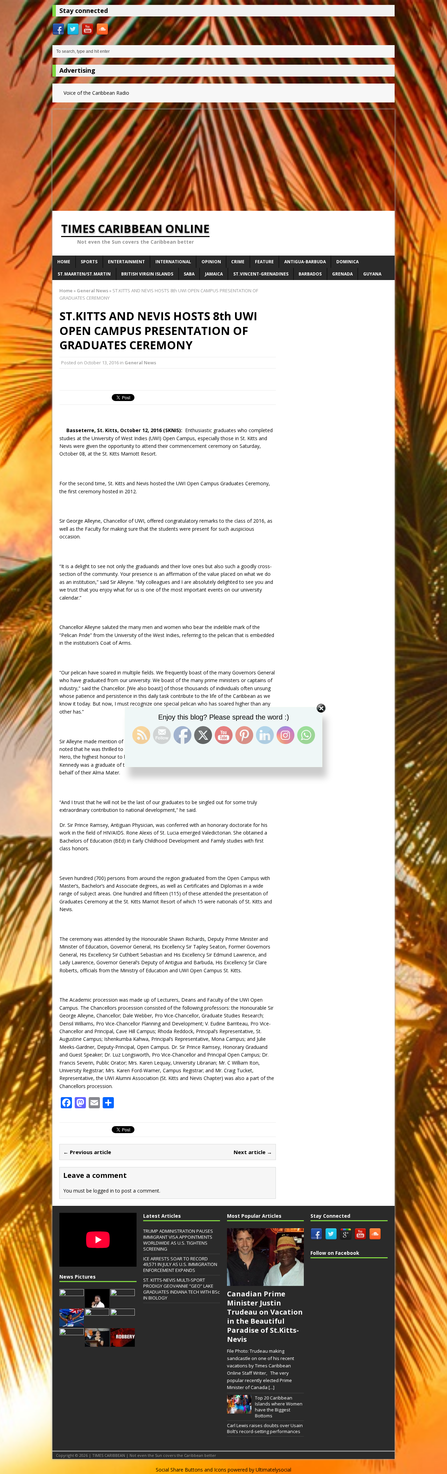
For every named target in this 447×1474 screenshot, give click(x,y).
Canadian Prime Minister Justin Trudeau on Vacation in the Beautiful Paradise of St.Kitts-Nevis (265, 1316)
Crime (237, 262)
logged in (103, 1190)
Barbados (310, 274)
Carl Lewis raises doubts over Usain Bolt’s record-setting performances (265, 1428)
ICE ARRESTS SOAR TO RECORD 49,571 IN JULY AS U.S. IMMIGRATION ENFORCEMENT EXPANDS (180, 1264)
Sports (89, 262)
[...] (271, 1387)
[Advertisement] (223, 158)
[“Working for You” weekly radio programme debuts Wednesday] (71, 1304)
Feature (264, 262)
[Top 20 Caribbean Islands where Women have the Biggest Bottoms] (239, 1410)
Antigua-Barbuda (305, 262)
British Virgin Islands (147, 274)
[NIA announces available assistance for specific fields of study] (71, 1343)
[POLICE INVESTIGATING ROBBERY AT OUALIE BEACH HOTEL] (122, 1343)
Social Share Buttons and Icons (191, 1469)
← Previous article (87, 1152)
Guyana (372, 274)
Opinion (211, 262)
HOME (63, 262)
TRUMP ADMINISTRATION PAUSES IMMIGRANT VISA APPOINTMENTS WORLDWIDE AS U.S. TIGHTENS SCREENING (178, 1240)
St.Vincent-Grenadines (260, 274)
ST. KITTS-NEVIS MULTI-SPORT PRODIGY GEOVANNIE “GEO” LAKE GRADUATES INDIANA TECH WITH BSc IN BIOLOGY (181, 1289)
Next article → (253, 1152)
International (173, 262)
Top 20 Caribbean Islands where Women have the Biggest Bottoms (278, 1407)
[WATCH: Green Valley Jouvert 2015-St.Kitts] (122, 1304)
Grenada (342, 274)
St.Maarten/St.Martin (84, 274)
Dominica (347, 262)
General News (140, 362)
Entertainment (126, 262)
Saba (189, 274)
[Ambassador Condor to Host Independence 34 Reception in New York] (97, 1323)
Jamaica (214, 274)
